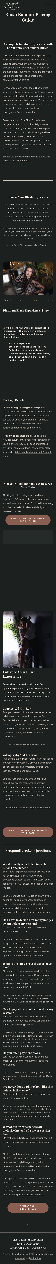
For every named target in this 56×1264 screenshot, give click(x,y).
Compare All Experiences (28, 1207)
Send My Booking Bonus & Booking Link (28, 520)
